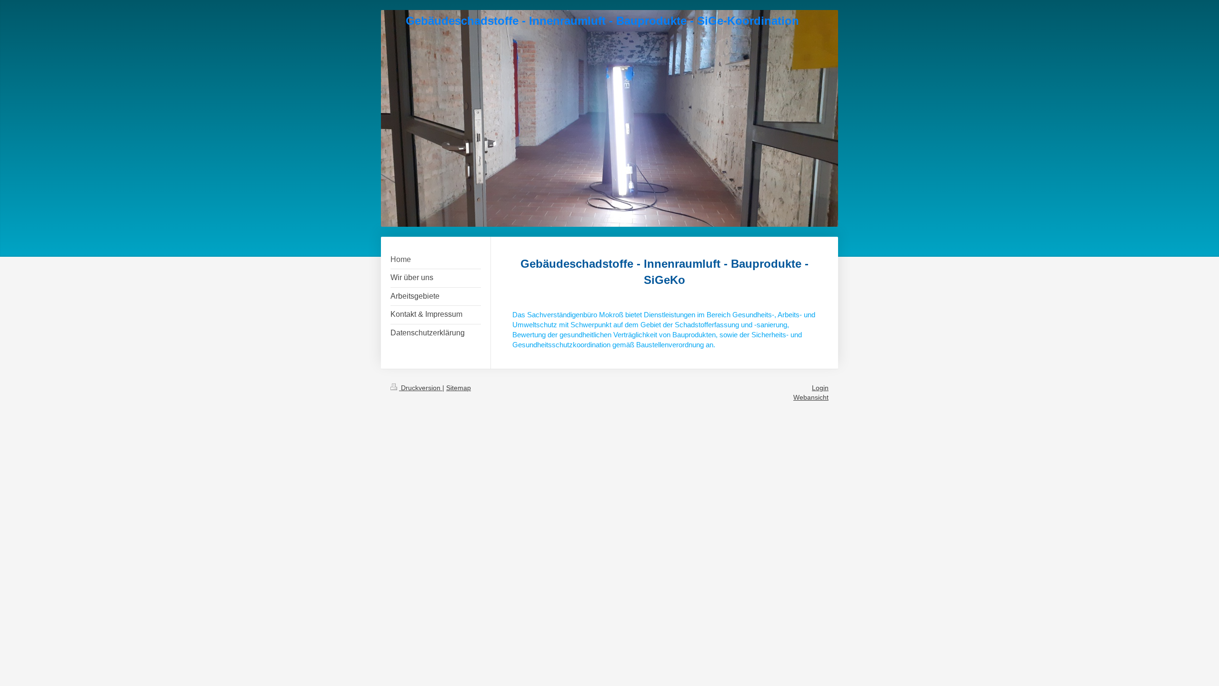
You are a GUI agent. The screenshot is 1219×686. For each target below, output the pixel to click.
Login (820, 388)
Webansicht (811, 397)
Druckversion (420, 388)
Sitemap (458, 388)
